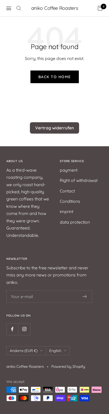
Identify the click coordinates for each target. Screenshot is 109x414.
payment (69, 170)
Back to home (54, 76)
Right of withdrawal (79, 180)
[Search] (18, 8)
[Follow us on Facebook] (12, 329)
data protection (75, 222)
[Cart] (100, 8)
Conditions (70, 201)
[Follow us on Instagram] (24, 329)
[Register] (85, 296)
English (55, 350)
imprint (66, 211)
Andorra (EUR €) (24, 350)
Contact (67, 191)
